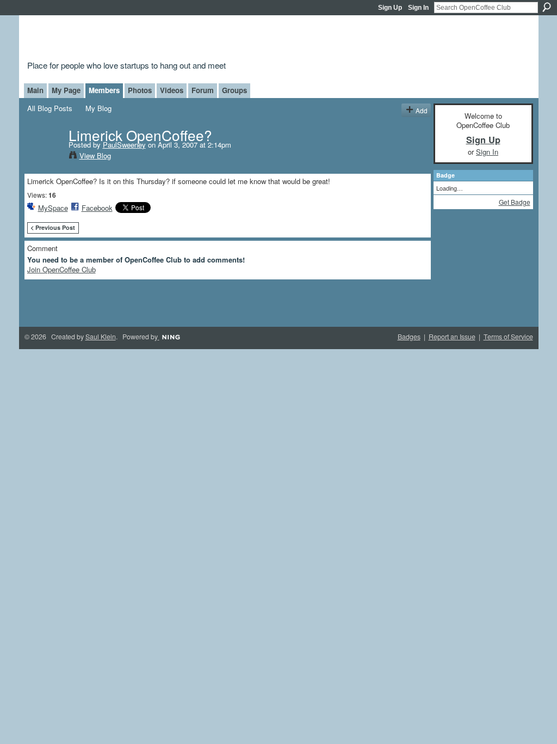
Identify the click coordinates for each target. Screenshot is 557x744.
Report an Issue (452, 336)
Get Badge (514, 201)
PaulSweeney (124, 144)
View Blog (95, 155)
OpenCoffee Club (203, 39)
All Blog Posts (49, 108)
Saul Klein (100, 336)
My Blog (98, 108)
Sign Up (390, 7)
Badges (409, 336)
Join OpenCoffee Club (61, 269)
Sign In (418, 7)
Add (422, 110)
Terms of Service (508, 336)
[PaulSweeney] (44, 157)
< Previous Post (52, 227)
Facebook (97, 208)
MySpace (53, 208)
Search (546, 7)
